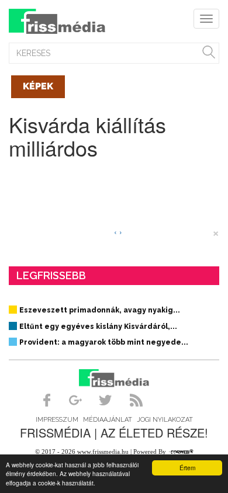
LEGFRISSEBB (51, 275)
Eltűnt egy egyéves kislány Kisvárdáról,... (98, 326)
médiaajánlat (107, 419)
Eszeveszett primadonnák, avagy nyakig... (99, 310)
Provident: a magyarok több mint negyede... (103, 342)
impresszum (57, 419)
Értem (187, 467)
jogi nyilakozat (165, 419)
